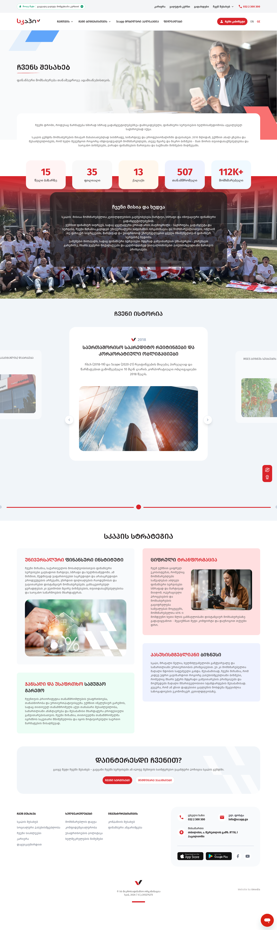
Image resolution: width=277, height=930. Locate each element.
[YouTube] (247, 856)
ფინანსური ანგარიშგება (125, 827)
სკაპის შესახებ (27, 822)
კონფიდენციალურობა (81, 827)
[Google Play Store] (219, 856)
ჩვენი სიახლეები (29, 833)
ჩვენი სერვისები (117, 780)
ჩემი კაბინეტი (235, 21)
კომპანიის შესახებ (121, 822)
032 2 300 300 (251, 6)
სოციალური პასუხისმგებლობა (38, 827)
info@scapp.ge (238, 819)
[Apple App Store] (190, 856)
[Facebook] (238, 856)
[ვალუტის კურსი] (267, 470)
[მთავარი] (32, 21)
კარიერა (23, 839)
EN (252, 21)
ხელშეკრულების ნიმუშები (84, 839)
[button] (69, 419)
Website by (249, 889)
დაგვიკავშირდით (29, 844)
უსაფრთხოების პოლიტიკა (84, 833)
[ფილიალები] (267, 477)
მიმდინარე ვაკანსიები (155, 780)
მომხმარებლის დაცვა (81, 822)
